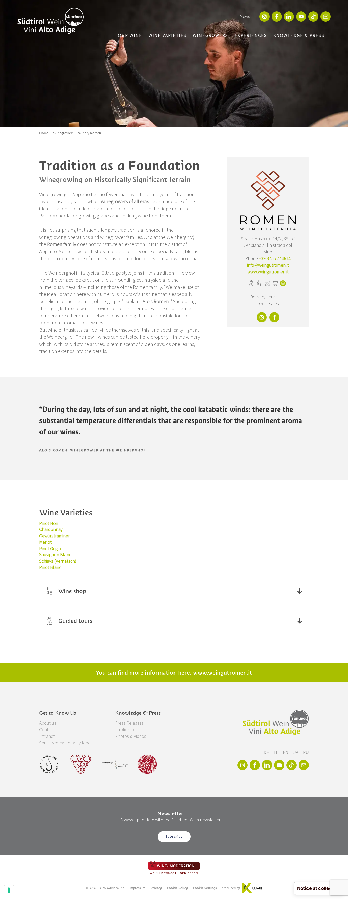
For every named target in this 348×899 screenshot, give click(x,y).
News (245, 16)
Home (43, 133)
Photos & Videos (130, 736)
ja (296, 752)
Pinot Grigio (50, 549)
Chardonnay (51, 529)
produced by (231, 888)
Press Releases (129, 723)
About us (47, 723)
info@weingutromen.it (268, 265)
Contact (46, 730)
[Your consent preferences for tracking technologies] (9, 890)
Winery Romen (89, 133)
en (286, 752)
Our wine (130, 35)
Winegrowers (210, 35)
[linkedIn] (289, 16)
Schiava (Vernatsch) (57, 561)
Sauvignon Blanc (55, 555)
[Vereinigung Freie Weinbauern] (147, 764)
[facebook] (277, 16)
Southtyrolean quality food (65, 743)
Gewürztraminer (54, 536)
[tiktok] (313, 16)
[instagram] (264, 16)
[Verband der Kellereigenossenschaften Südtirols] (81, 764)
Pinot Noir (48, 523)
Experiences (251, 35)
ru (306, 752)
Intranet (47, 736)
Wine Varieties (167, 35)
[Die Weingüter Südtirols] (115, 764)
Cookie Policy (177, 888)
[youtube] (301, 16)
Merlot (45, 542)
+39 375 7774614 (275, 258)
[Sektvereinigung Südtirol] (49, 764)
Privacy (156, 888)
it (276, 752)
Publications (127, 730)
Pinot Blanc (50, 567)
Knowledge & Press (298, 35)
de (267, 752)
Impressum (137, 888)
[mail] (325, 16)
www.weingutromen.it (268, 272)
